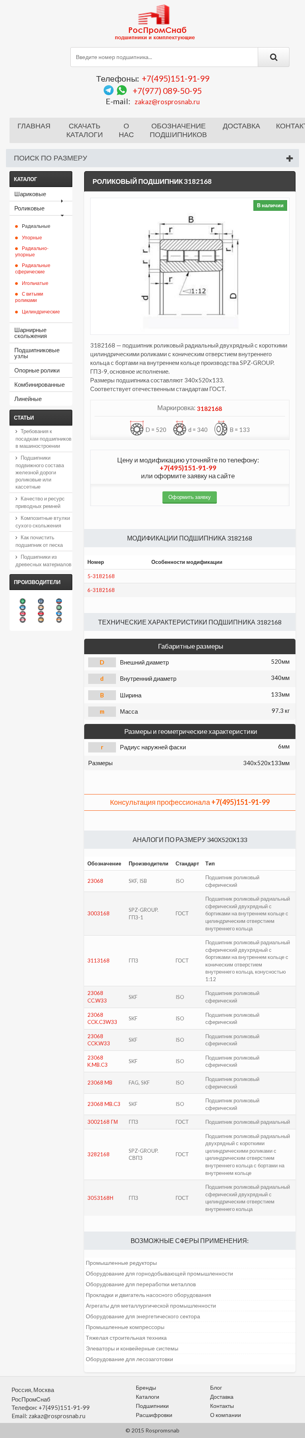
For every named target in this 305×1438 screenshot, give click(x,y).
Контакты (222, 1405)
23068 (95, 881)
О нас (126, 130)
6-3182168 (101, 590)
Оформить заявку (189, 497)
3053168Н (100, 1198)
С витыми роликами (29, 297)
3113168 (98, 960)
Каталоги (147, 1396)
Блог (216, 1387)
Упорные (32, 238)
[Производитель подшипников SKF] (59, 601)
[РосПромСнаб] (156, 22)
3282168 (98, 1154)
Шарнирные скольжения (30, 332)
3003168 (98, 913)
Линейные (28, 398)
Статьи (24, 417)
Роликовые (29, 208)
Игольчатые (35, 283)
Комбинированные (39, 384)
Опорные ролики (37, 370)
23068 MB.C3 (103, 1104)
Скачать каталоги (84, 130)
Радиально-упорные (31, 251)
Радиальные (36, 226)
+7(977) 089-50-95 (167, 90)
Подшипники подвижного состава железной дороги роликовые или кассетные (39, 472)
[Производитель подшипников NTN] (22, 607)
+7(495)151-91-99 (175, 78)
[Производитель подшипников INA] (22, 601)
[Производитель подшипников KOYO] (59, 614)
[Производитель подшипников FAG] (22, 614)
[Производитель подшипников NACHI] (22, 620)
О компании (225, 1414)
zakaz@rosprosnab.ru (167, 101)
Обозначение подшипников (178, 130)
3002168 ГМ (102, 1122)
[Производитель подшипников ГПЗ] (41, 620)
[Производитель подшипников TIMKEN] (41, 607)
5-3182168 (101, 576)
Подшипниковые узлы (37, 352)
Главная (33, 126)
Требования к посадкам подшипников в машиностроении (43, 438)
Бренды (146, 1387)
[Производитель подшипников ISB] (59, 607)
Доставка (241, 126)
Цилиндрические (41, 312)
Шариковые (30, 193)
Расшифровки (154, 1414)
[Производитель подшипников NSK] (41, 614)
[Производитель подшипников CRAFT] (59, 620)
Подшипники (152, 1405)
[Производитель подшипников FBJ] (41, 601)
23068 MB (99, 1082)
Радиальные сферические (32, 268)
